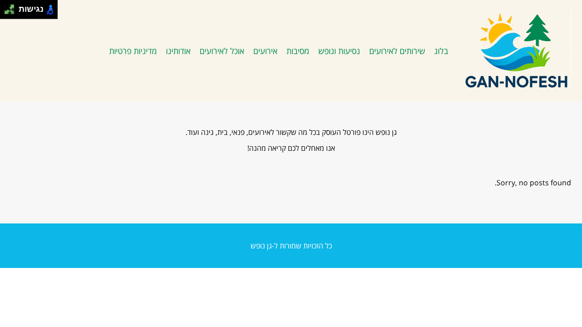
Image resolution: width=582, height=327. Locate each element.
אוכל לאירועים (222, 50)
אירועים (265, 50)
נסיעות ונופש (339, 50)
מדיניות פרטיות (133, 50)
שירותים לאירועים (397, 50)
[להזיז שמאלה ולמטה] (7, 12)
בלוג (441, 50)
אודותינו (178, 50)
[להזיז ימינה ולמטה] (12, 12)
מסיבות (297, 50)
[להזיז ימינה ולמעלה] (12, 7)
